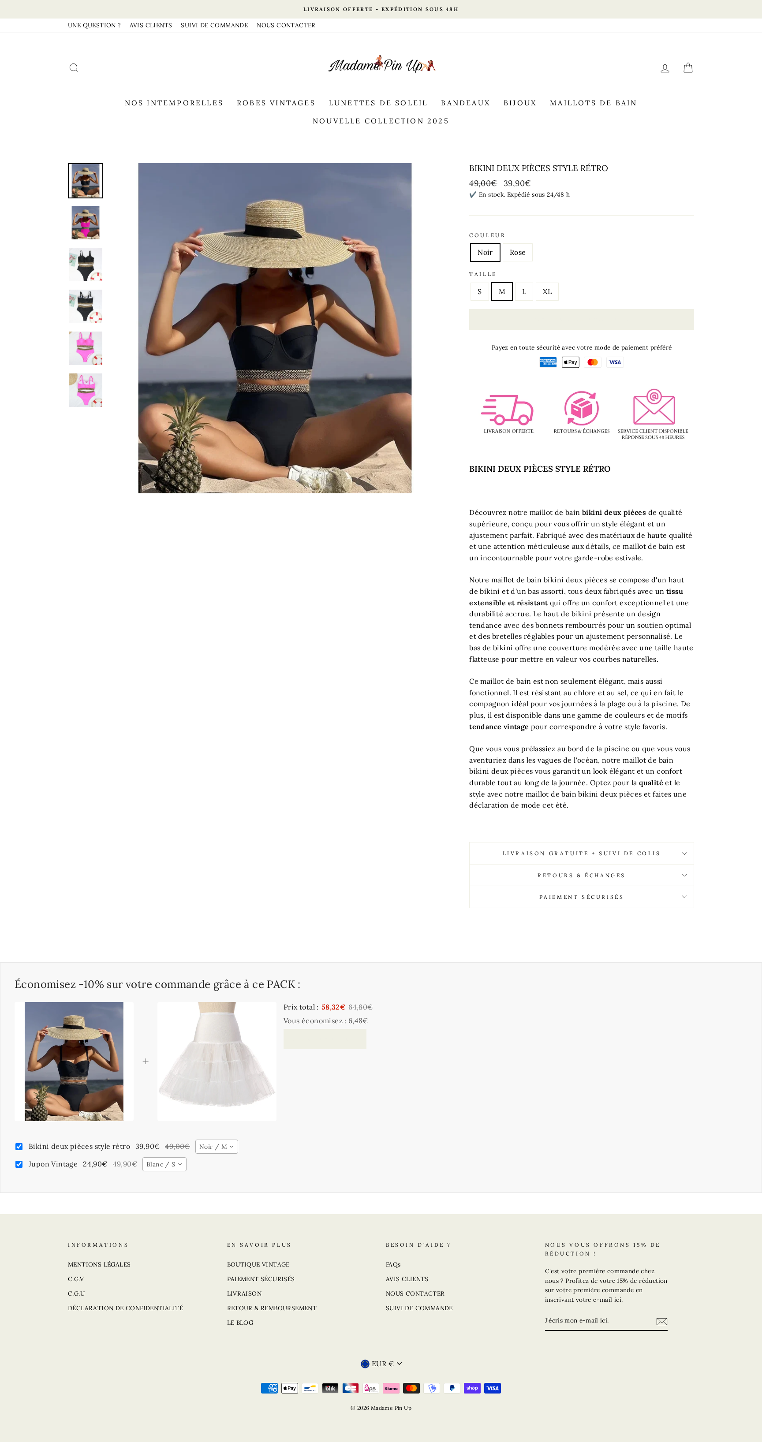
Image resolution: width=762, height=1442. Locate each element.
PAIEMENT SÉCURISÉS (261, 1279)
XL (547, 291)
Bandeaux (465, 102)
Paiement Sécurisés (581, 897)
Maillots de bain (593, 102)
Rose (518, 252)
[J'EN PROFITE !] (662, 1321)
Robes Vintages (276, 102)
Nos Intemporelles (174, 102)
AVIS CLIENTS (151, 25)
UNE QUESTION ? (94, 25)
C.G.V (76, 1279)
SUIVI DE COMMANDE (214, 25)
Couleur (487, 235)
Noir (485, 252)
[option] (381, 9)
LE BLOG (240, 1322)
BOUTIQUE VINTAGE (258, 1264)
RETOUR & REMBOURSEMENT (272, 1308)
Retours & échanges (582, 875)
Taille (483, 274)
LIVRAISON (244, 1293)
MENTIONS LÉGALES (99, 1264)
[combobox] (216, 1147)
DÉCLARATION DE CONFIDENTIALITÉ (125, 1308)
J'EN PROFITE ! (325, 1039)
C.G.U (76, 1293)
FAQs (393, 1264)
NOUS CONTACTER (286, 25)
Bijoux (520, 102)
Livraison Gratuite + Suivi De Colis (582, 853)
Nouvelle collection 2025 (381, 120)
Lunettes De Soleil (378, 102)
